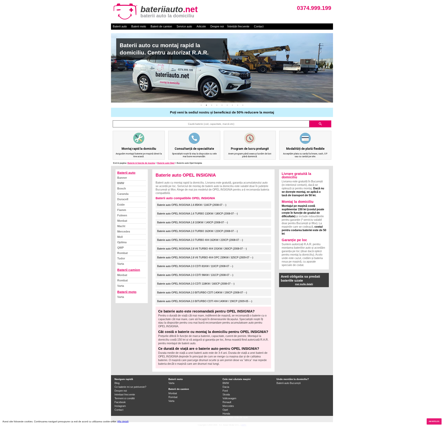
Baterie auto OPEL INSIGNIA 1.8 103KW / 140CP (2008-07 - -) (192, 222)
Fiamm (121, 210)
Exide (121, 204)
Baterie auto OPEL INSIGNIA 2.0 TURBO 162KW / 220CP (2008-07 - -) (197, 231)
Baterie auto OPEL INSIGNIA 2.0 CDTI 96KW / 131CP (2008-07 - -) (195, 274)
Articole (201, 26)
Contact (258, 26)
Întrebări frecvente (238, 26)
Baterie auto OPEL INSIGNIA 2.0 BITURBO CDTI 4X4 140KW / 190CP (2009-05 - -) (204, 301)
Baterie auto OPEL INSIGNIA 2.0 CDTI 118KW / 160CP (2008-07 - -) (195, 283)
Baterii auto (120, 26)
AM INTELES (434, 421)
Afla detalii (123, 421)
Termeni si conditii (124, 398)
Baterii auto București (288, 383)
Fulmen (122, 215)
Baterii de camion (161, 26)
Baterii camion (128, 270)
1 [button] (201, 105)
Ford (225, 390)
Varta (120, 263)
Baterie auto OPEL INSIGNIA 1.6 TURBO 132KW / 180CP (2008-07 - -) (197, 213)
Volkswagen (229, 398)
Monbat (122, 220)
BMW (120, 183)
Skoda (226, 394)
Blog (116, 383)
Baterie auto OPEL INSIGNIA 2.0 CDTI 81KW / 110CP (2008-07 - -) (195, 266)
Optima (122, 242)
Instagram (120, 405)
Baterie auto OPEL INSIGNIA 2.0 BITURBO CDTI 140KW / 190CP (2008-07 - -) (202, 292)
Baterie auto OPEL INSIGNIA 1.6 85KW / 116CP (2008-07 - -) (191, 204)
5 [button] (222, 105)
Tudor (121, 258)
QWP (120, 247)
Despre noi (217, 26)
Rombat (122, 253)
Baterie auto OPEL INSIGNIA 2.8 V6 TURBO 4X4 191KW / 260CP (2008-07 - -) (202, 248)
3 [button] (211, 105)
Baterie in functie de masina (141, 163)
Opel (225, 409)
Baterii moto (138, 26)
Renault (227, 402)
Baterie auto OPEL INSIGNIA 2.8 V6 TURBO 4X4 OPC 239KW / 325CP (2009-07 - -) (205, 257)
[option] (222, 68)
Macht (121, 226)
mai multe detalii (304, 284)
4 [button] (217, 105)
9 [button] (243, 105)
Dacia (226, 386)
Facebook (120, 402)
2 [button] (206, 105)
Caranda (123, 193)
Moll (120, 236)
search (320, 124)
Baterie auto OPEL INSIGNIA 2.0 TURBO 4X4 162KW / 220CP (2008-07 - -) (200, 239)
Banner (122, 177)
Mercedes (123, 231)
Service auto (184, 26)
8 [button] (237, 105)
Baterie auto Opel (165, 163)
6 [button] (227, 105)
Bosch (121, 188)
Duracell (122, 199)
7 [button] (232, 105)
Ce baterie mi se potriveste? (130, 386)
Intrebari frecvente (124, 394)
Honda (226, 413)
